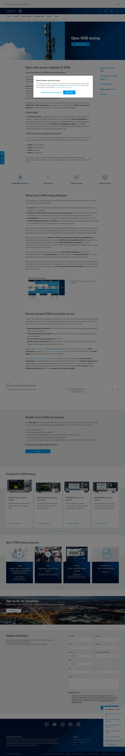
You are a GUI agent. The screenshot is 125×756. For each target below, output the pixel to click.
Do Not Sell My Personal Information (51, 92)
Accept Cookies (69, 92)
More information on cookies (64, 87)
